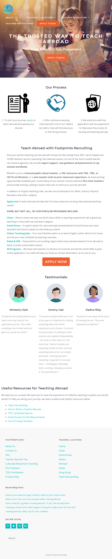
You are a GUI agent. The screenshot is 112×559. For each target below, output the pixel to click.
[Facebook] (7, 526)
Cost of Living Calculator (20, 421)
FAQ (7, 454)
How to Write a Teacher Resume (24, 409)
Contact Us (11, 450)
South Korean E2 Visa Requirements (26, 417)
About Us (11, 17)
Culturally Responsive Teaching (21, 463)
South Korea (13, 225)
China (10, 217)
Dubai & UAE (13, 241)
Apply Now (56, 262)
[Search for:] (56, 538)
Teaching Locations (39, 17)
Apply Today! (56, 57)
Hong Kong (64, 472)
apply (30, 120)
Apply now (12, 201)
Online (62, 446)
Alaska (62, 459)
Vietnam (63, 463)
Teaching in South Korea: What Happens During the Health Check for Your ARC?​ (40, 507)
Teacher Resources (74, 17)
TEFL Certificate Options (20, 413)
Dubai (62, 468)
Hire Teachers (12, 468)
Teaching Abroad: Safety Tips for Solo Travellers (26, 511)
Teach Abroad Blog (18, 405)
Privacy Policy (12, 476)
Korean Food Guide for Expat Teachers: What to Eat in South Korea (35, 495)
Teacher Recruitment (19, 23)
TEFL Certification (14, 472)
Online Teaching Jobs (18, 233)
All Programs (14, 249)
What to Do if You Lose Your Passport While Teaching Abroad (32, 499)
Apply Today (47, 23)
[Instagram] (19, 526)
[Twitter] (13, 526)
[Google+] (25, 526)
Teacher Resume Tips (16, 459)
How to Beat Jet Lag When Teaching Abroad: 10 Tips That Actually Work (37, 503)
